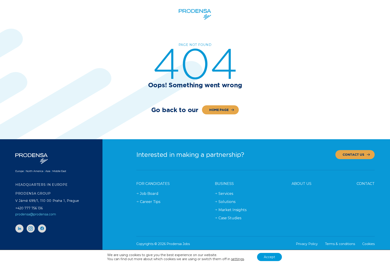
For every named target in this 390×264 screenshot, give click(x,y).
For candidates (153, 184)
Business (224, 184)
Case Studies (229, 218)
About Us (301, 184)
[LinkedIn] (19, 228)
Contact (366, 184)
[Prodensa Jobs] (195, 14)
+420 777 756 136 (29, 208)
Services (225, 193)
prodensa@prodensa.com (35, 214)
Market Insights (232, 210)
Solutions (226, 202)
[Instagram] (31, 228)
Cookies (368, 244)
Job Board (149, 193)
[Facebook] (42, 228)
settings (237, 259)
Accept (269, 257)
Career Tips (150, 202)
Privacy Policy (307, 244)
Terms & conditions (340, 244)
